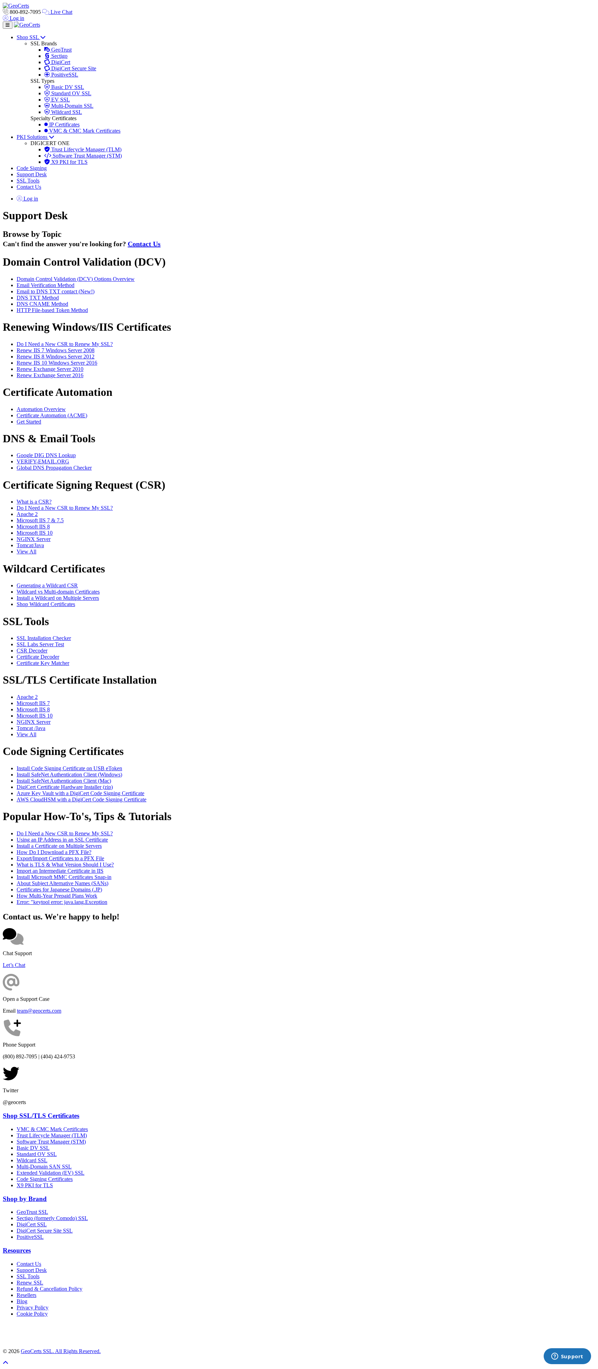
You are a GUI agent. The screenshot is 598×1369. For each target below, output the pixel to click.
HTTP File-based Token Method (52, 310)
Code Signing (32, 168)
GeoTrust (61, 50)
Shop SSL (28, 37)
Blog (22, 1301)
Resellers (26, 1295)
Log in (16, 18)
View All (26, 551)
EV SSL (60, 100)
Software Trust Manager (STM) (86, 156)
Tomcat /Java (31, 728)
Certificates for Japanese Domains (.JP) (59, 889)
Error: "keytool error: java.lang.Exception (62, 902)
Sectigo (58, 56)
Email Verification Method (45, 285)
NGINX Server (34, 539)
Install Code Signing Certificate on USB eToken (69, 768)
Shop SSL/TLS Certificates (41, 1115)
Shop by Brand (25, 1198)
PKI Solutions (33, 137)
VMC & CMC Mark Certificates (84, 131)
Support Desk (32, 174)
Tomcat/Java (30, 545)
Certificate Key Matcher (43, 663)
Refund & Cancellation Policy (49, 1289)
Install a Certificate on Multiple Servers (59, 846)
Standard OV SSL (70, 93)
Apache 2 (27, 514)
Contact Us (29, 187)
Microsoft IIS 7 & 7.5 (40, 520)
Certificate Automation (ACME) (52, 415)
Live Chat (60, 12)
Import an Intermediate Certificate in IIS (60, 871)
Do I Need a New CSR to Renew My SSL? (65, 344)
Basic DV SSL (67, 87)
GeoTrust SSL (32, 1212)
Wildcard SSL (66, 112)
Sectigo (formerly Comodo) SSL (52, 1218)
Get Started (29, 422)
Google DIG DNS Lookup (46, 455)
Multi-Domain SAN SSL (44, 1167)
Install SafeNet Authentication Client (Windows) (69, 774)
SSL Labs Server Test (40, 644)
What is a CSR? (34, 502)
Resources (17, 1250)
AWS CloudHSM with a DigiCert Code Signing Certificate (81, 799)
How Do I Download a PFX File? (54, 852)
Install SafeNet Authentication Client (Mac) (64, 781)
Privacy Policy (32, 1307)
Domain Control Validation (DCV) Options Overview (76, 279)
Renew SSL (30, 1283)
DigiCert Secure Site (73, 68)
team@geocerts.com (39, 1011)
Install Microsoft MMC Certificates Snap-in (64, 877)
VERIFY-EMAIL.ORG (43, 461)
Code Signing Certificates (45, 1179)
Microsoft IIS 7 (33, 703)
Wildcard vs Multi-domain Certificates (58, 592)
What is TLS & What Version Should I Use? (65, 865)
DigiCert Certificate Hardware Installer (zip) (65, 787)
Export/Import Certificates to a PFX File (60, 858)
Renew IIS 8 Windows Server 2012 (55, 356)
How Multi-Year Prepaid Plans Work (57, 896)
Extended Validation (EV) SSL (50, 1173)
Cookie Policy (32, 1314)
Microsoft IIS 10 (35, 533)
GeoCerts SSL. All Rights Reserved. (61, 1351)
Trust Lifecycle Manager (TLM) (85, 149)
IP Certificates (64, 124)
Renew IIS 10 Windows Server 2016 (57, 363)
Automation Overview (41, 409)
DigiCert (60, 62)
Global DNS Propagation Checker (54, 468)
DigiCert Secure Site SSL (45, 1231)
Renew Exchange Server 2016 (50, 375)
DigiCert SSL (32, 1224)
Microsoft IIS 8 (33, 527)
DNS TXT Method (38, 298)
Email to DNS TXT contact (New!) (55, 291)
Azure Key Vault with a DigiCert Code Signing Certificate (80, 793)
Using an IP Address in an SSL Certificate (62, 840)
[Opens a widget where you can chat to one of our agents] (567, 1357)
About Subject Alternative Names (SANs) (62, 883)
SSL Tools (28, 181)
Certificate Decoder (38, 657)
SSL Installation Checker (44, 638)
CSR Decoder (32, 651)
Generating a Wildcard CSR (47, 585)
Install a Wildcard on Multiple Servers (58, 598)
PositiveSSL (64, 75)
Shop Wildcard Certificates (46, 604)
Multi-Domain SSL (71, 106)
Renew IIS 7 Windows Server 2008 (55, 350)
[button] (299, 1333)
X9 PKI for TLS (69, 162)
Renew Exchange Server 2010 (50, 369)
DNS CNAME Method (42, 304)
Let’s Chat (14, 965)
